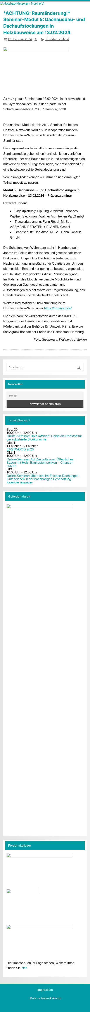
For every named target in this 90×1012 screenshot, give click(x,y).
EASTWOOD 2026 (20, 449)
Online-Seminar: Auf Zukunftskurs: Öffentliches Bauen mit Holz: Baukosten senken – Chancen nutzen (40, 462)
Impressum (45, 989)
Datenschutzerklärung (45, 998)
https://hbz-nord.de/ (58, 308)
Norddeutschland (57, 39)
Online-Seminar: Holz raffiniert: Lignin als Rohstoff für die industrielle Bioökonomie (44, 437)
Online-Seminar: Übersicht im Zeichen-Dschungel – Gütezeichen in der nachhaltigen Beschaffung (43, 477)
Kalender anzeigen (20, 482)
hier (23, 968)
